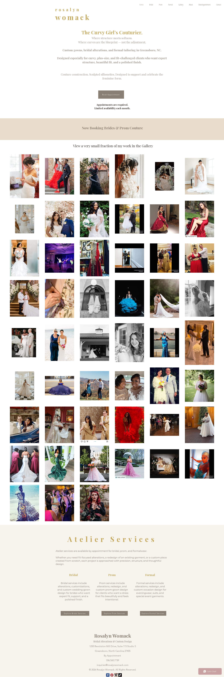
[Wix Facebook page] (108, 675)
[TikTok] (120, 675)
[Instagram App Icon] (116, 675)
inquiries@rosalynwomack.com (112, 665)
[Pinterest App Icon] (112, 675)
